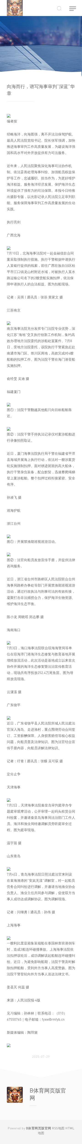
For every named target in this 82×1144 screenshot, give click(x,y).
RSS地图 (58, 1128)
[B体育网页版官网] (17, 8)
